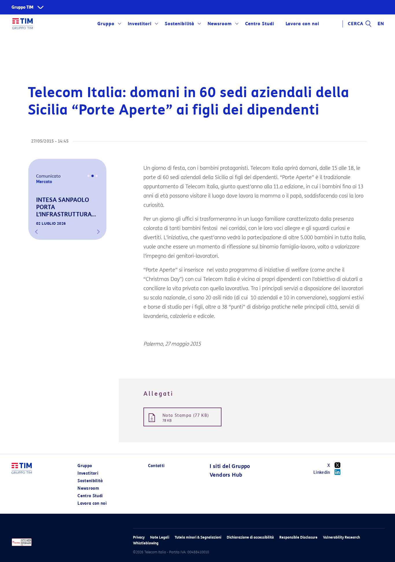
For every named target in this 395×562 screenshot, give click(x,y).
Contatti (156, 465)
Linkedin (321, 472)
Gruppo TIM (23, 7)
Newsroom (220, 23)
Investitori (140, 23)
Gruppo (106, 23)
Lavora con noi (92, 503)
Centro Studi (90, 495)
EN (381, 23)
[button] (36, 231)
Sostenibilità (179, 23)
